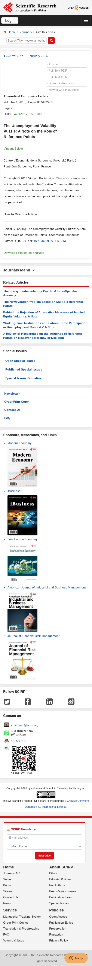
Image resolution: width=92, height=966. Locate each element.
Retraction (56, 934)
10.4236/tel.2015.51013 (26, 114)
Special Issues (59, 903)
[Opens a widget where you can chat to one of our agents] (76, 958)
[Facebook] (28, 701)
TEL (6, 56)
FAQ (7, 418)
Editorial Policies (60, 879)
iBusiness (13, 491)
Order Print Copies (15, 922)
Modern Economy (19, 443)
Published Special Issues (23, 369)
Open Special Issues (20, 360)
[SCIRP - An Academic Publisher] (29, 7)
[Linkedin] (49, 701)
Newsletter (12, 393)
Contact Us (12, 409)
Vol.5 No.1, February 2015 (30, 56)
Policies (56, 910)
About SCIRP (61, 867)
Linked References (60, 83)
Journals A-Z (11, 873)
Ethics (53, 873)
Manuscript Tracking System (22, 916)
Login (10, 20)
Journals (26, 32)
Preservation (57, 928)
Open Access (58, 916)
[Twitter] (7, 701)
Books (7, 885)
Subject (8, 879)
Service (10, 910)
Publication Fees (60, 897)
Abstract (53, 64)
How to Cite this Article (63, 89)
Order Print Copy (16, 401)
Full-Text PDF (57, 70)
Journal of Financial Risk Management (33, 635)
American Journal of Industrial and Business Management (46, 587)
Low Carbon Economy (22, 539)
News (7, 903)
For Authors (57, 885)
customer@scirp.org (25, 725)
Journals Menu (17, 270)
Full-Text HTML (58, 77)
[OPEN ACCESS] (78, 7)
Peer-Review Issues (62, 891)
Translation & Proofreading (21, 928)
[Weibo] (71, 701)
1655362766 (19, 741)
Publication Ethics (61, 922)
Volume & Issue (13, 940)
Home (12, 32)
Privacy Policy (58, 940)
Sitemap (8, 891)
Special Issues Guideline (23, 378)
